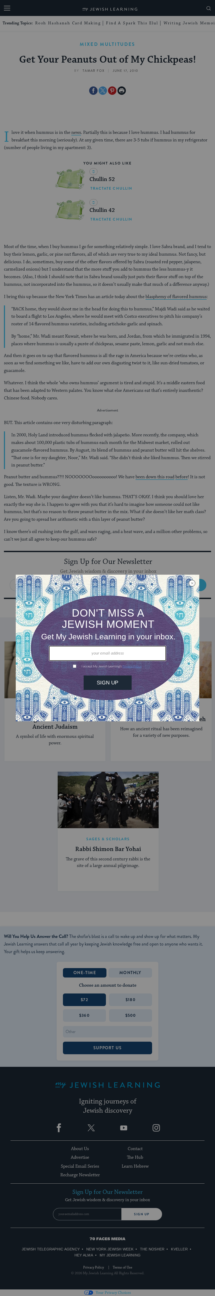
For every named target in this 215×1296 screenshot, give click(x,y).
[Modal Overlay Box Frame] (107, 648)
